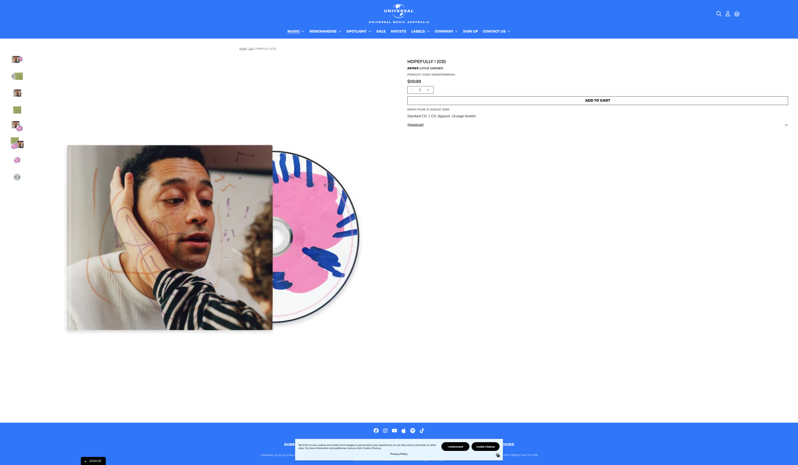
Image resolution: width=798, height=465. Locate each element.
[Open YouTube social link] (394, 430)
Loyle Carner (431, 68)
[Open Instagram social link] (385, 430)
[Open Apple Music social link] (403, 430)
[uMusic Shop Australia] (399, 13)
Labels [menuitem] (418, 31)
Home (243, 48)
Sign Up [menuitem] (470, 31)
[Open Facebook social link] (376, 430)
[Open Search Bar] (719, 14)
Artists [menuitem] (398, 31)
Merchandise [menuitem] (323, 31)
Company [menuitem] (444, 31)
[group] (17, 59)
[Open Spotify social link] (412, 430)
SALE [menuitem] (381, 31)
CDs (251, 48)
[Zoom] (213, 237)
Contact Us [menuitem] (494, 31)
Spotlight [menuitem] (356, 31)
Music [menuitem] (293, 31)
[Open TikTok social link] (421, 430)
